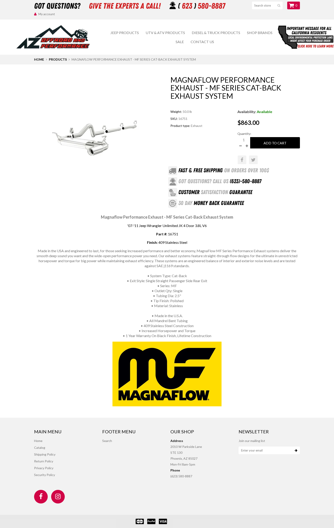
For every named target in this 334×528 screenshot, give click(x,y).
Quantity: (244, 134)
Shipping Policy (44, 454)
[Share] (242, 159)
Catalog (39, 447)
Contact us (202, 41)
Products (58, 59)
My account (46, 14)
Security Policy (44, 475)
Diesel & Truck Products (216, 32)
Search (107, 441)
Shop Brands (259, 32)
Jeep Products (124, 32)
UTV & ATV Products (165, 32)
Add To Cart (275, 143)
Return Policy (43, 461)
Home (39, 59)
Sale (180, 41)
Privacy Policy (43, 468)
